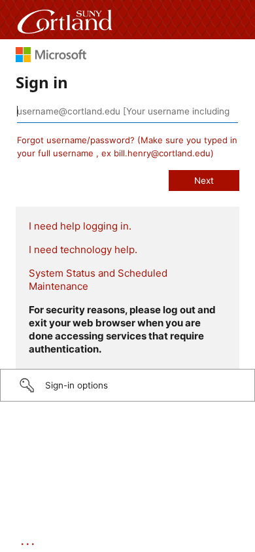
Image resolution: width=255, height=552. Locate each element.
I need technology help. (83, 249)
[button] (127, 385)
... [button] (29, 540)
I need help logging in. (80, 226)
